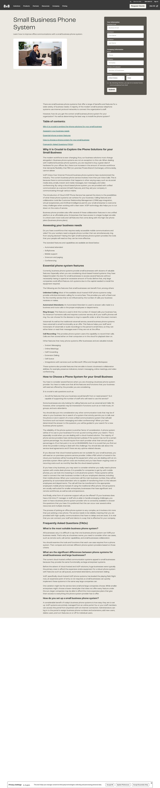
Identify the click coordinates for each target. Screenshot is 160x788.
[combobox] (116, 78)
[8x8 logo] (7, 6)
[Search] (130, 1)
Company (110, 59)
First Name (110, 32)
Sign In (156, 1)
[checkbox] (108, 83)
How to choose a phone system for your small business (66, 140)
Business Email (111, 24)
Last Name (110, 39)
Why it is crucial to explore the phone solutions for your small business (72, 126)
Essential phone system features (57, 135)
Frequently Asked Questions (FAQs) (58, 144)
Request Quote (137, 6)
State (128, 74)
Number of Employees (114, 67)
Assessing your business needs (56, 131)
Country (109, 74)
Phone (109, 51)
